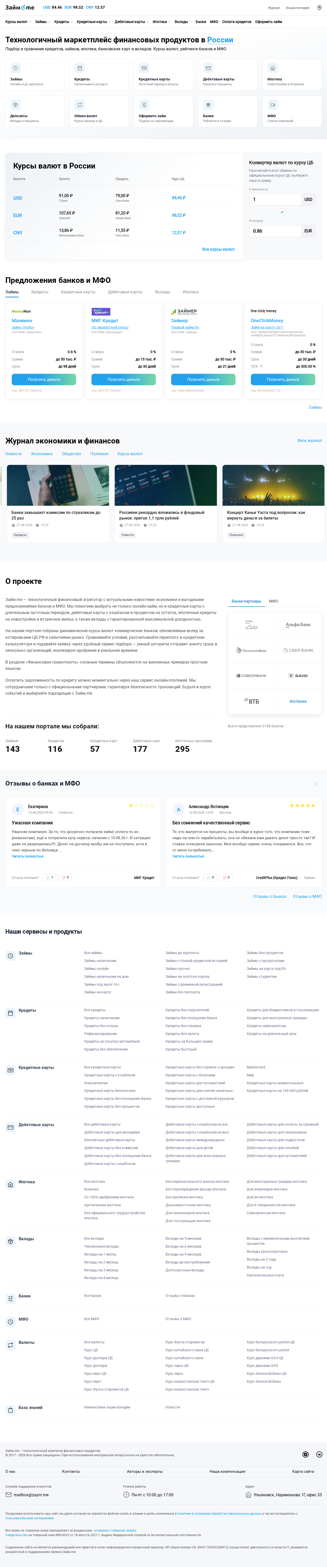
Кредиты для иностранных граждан (277, 1018)
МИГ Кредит (104, 320)
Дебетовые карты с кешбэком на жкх (197, 1132)
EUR (68, 7)
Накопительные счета (265, 1275)
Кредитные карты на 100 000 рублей (277, 1091)
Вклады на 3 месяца (101, 1270)
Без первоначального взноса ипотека (197, 1181)
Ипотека (160, 22)
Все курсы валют (218, 249)
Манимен (22, 320)
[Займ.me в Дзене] (305, 1454)
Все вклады (94, 1238)
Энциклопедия (297, 8)
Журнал (274, 8)
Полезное (99, 453)
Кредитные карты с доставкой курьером (200, 1098)
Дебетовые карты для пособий (273, 1148)
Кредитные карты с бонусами (190, 1075)
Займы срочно (178, 969)
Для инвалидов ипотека (267, 1189)
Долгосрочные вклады (185, 1270)
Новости (13, 453)
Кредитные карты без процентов (111, 1106)
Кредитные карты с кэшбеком (109, 1075)
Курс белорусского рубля (268, 1350)
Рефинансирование (100, 1034)
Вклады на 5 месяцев (183, 1238)
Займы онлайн (96, 969)
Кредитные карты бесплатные (109, 1091)
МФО (214, 22)
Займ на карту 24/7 (267, 327)
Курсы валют (16, 22)
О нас (10, 1471)
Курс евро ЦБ (95, 1373)
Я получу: (256, 221)
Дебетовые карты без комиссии (111, 1148)
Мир (250, 1075)
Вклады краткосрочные (267, 1251)
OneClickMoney (267, 320)
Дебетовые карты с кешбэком (109, 1164)
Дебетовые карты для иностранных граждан (196, 1158)
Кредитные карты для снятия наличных (199, 1091)
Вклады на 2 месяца (101, 1262)
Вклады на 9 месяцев (183, 1254)
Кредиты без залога (182, 1034)
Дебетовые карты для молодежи (112, 1132)
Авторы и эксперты (145, 1471)
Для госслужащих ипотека (188, 1221)
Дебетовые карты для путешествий (277, 1156)
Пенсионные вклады (101, 1246)
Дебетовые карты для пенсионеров (277, 1132)
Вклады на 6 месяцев (183, 1246)
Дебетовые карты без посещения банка (117, 1156)
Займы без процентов (265, 953)
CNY (90, 7)
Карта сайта (303, 1471)
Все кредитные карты (102, 1067)
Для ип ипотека (260, 1197)
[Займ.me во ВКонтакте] (319, 1454)
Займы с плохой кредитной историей (196, 961)
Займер (179, 320)
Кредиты (61, 22)
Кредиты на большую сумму (189, 1041)
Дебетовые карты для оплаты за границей (283, 1124)
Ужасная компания (32, 822)
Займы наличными (100, 961)
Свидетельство (16, 1535)
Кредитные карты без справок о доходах (200, 1067)
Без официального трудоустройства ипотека (114, 1215)
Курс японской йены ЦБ (267, 1373)
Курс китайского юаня (184, 1358)
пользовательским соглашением (29, 1518)
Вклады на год (259, 1267)
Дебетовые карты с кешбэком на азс (197, 1124)
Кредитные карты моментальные (275, 1083)
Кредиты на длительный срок (272, 1034)
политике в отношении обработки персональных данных (219, 1513)
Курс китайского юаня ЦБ (187, 1350)
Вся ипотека (94, 1181)
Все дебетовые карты (102, 1124)
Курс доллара (95, 1366)
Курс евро (92, 1381)
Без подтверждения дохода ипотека (196, 1189)
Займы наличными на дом (106, 976)
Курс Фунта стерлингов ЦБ (106, 1389)
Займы (41, 22)
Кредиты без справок (184, 1026)
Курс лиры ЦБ (177, 1366)
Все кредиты (95, 1010)
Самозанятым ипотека (266, 1213)
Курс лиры (174, 1373)
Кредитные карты (92, 22)
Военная (91, 1189)
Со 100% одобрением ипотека (109, 1197)
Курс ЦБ (178, 179)
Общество (71, 453)
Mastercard (256, 1067)
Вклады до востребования (188, 1262)
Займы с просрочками (265, 961)
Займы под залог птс (101, 984)
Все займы (93, 953)
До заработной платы (110, 327)
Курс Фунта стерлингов (185, 1342)
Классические (96, 1083)
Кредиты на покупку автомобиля (112, 1041)
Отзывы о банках (269, 896)
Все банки (298, 701)
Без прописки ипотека (184, 1197)
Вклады (181, 22)
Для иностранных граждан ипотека (277, 1181)
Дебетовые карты (130, 22)
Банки (201, 22)
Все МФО (91, 1319)
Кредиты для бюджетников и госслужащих (283, 1010)
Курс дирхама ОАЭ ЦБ (265, 1358)
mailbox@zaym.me (31, 1494)
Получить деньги (44, 379)
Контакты (71, 1471)
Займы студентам (262, 976)
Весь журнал (310, 440)
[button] (319, 7)
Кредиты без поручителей (187, 1010)
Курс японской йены (264, 1381)
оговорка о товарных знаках (115, 1530)
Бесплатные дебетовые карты (109, 1140)
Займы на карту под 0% (266, 969)
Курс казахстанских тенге (187, 1389)
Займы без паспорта (183, 992)
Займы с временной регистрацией (194, 984)
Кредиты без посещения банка (191, 1018)
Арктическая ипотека (102, 1205)
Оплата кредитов (236, 22)
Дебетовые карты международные (195, 1140)
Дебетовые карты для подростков (276, 1140)
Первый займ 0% (185, 327)
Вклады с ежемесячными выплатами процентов (278, 1241)
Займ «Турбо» (23, 327)
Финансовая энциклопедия (107, 1407)
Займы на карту (97, 992)
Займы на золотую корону (188, 976)
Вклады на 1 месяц (100, 1254)
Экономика (42, 453)
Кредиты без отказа (101, 1026)
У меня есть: (258, 189)
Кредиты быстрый (181, 1049)
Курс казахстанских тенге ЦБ (190, 1381)
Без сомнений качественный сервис (211, 822)
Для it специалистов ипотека (271, 1205)
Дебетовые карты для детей (189, 1148)
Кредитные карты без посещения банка (117, 1098)
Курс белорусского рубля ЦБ (271, 1342)
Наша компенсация (227, 1471)
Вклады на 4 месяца (101, 1278)
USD (47, 7)
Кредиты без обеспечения (106, 1049)
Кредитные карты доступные (190, 1106)
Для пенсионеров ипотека (187, 1213)
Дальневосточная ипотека (188, 1205)
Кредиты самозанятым (266, 1026)
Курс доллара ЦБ (98, 1358)
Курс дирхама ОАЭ (262, 1366)
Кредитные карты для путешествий (195, 1083)
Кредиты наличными (102, 1018)
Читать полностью (27, 856)
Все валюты (94, 1342)
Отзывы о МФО (307, 896)
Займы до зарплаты (182, 953)
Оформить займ (268, 22)
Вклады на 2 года (261, 1259)
